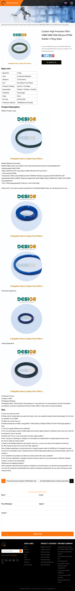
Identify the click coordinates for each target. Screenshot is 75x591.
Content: (4, 513)
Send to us (52, 62)
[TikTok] (2, 563)
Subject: (42, 504)
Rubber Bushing (45, 559)
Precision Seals (17, 24)
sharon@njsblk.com (50, 588)
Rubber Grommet (46, 547)
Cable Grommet (45, 549)
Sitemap (26, 562)
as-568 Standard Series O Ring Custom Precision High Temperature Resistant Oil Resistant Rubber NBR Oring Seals (52, 481)
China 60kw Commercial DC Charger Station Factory (65, 548)
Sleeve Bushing (45, 564)
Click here (14, 555)
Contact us (27, 559)
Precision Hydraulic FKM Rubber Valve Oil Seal (24, 481)
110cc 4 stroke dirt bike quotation (64, 576)
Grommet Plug (45, 557)
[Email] (20, 551)
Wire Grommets (45, 552)
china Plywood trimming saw (65, 557)
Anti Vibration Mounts (47, 562)
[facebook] (2, 560)
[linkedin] (6, 560)
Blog (25, 557)
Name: (3, 495)
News (25, 554)
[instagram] (17, 560)
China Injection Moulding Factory (65, 553)
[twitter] (10, 560)
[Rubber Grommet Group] (10, 544)
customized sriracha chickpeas (64, 571)
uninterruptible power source (64, 581)
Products (10, 24)
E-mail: (41, 495)
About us (26, 549)
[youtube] (13, 560)
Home (5, 24)
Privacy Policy (28, 564)
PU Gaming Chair (62, 561)
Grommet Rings (45, 554)
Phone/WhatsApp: (7, 504)
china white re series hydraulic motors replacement (64, 566)
